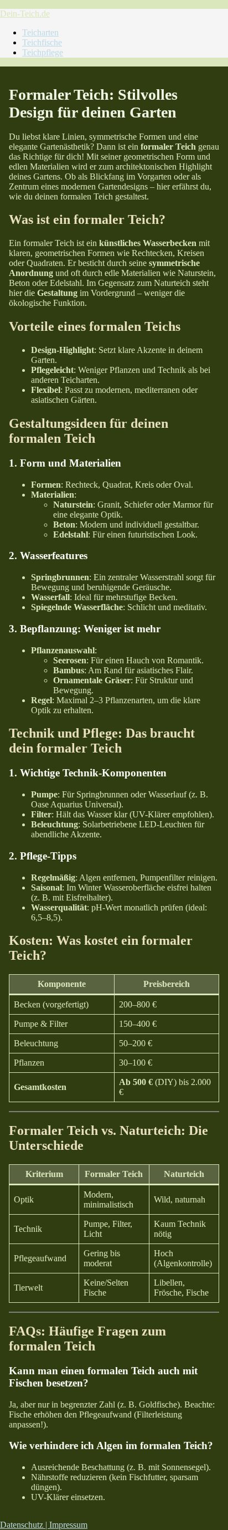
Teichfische (42, 42)
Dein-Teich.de (25, 13)
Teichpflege (42, 52)
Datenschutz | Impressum (43, 1524)
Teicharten (40, 32)
